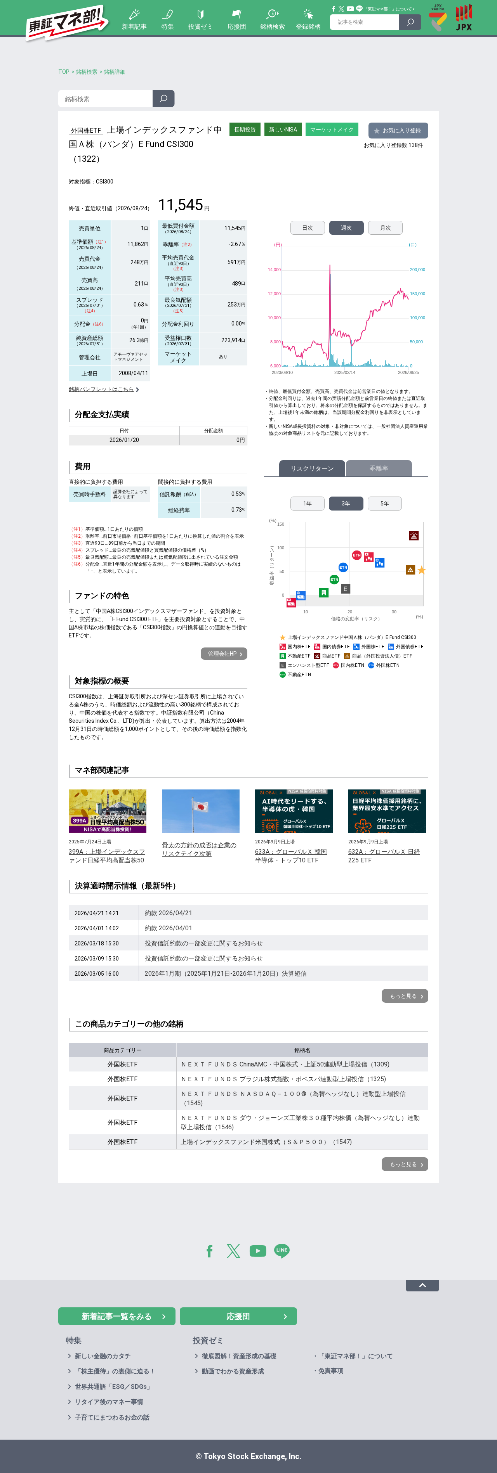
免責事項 (330, 1370)
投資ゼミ (200, 26)
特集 (168, 26)
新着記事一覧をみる (117, 1316)
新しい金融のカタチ (103, 1356)
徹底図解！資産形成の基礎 (239, 1356)
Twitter (342, 9)
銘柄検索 (272, 26)
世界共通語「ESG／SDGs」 (114, 1386)
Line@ (359, 9)
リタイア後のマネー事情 (109, 1401)
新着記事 (134, 26)
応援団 (237, 26)
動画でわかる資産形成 (233, 1371)
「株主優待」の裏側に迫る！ (115, 1371)
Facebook (334, 9)
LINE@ (284, 1253)
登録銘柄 (308, 26)
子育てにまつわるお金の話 (112, 1417)
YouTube (351, 9)
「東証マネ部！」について (388, 9)
